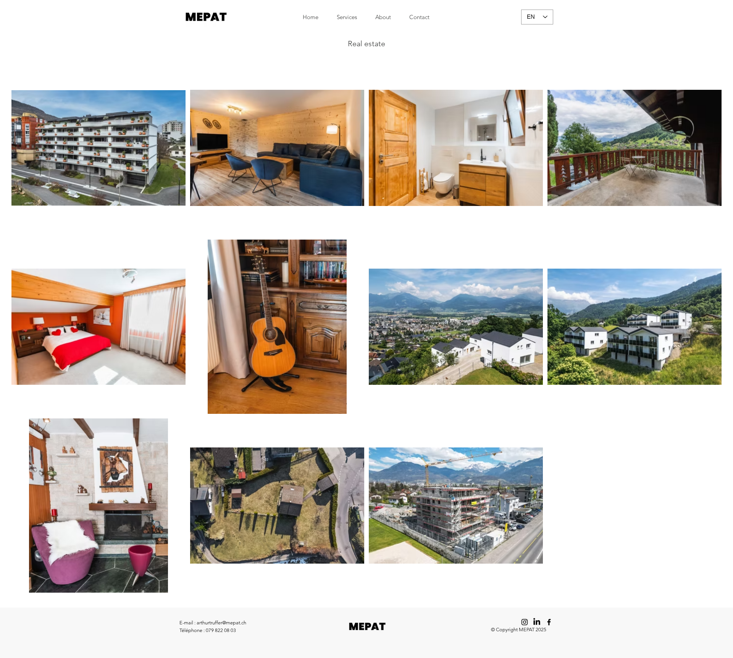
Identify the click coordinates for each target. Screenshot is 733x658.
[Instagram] (524, 622)
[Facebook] (549, 622)
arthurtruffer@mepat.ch (221, 623)
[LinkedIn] (537, 622)
